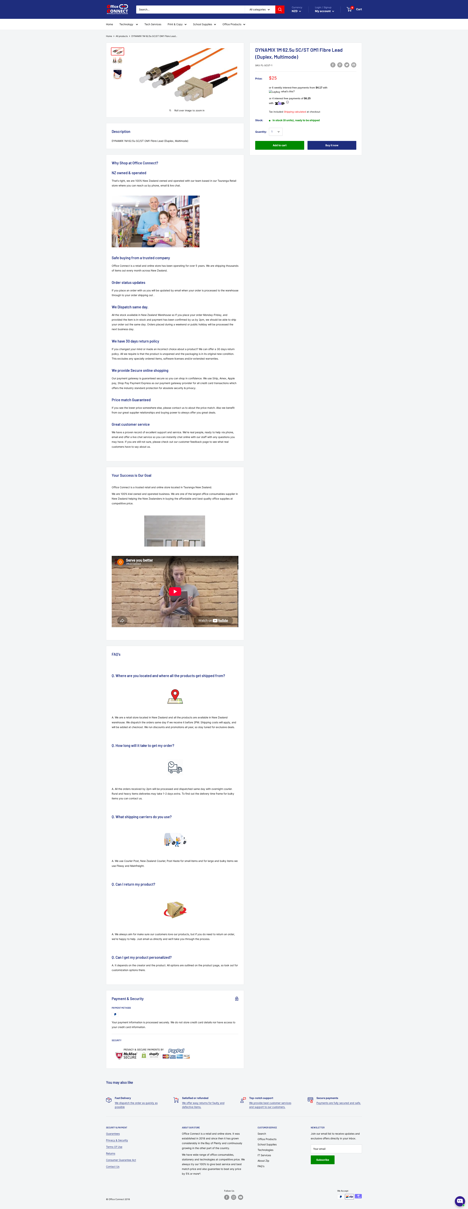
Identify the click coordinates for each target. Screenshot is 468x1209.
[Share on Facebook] (332, 64)
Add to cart (279, 145)
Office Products (267, 1139)
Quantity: (261, 131)
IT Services (264, 1155)
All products (122, 36)
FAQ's (261, 1166)
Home (109, 36)
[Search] (279, 9)
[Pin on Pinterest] (339, 64)
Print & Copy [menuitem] (175, 24)
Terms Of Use (114, 1146)
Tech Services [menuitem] (152, 24)
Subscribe (322, 1159)
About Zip (263, 1160)
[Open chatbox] (460, 1201)
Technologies (265, 1149)
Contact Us (112, 1166)
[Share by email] (353, 64)
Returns (110, 1153)
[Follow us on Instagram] (233, 1197)
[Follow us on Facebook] (226, 1197)
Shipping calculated (295, 111)
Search (262, 1133)
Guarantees (113, 1133)
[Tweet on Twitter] (346, 64)
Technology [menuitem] (126, 24)
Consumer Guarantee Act (121, 1159)
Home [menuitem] (109, 24)
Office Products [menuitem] (231, 24)
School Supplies (267, 1144)
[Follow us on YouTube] (240, 1197)
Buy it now (331, 145)
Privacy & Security (117, 1140)
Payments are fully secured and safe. (338, 1102)
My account (323, 11)
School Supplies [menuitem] (202, 24)
